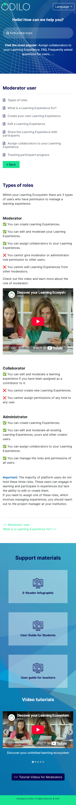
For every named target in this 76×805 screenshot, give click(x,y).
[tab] (33, 762)
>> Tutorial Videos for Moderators (38, 777)
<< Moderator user (16, 524)
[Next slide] (70, 732)
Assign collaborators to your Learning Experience (32, 145)
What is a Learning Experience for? (32, 108)
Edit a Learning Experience (26, 124)
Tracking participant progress (28, 155)
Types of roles (17, 100)
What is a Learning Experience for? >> (30, 529)
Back (12, 164)
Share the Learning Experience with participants (30, 133)
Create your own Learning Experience (34, 116)
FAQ (43, 49)
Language (62, 6)
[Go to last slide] (6, 732)
